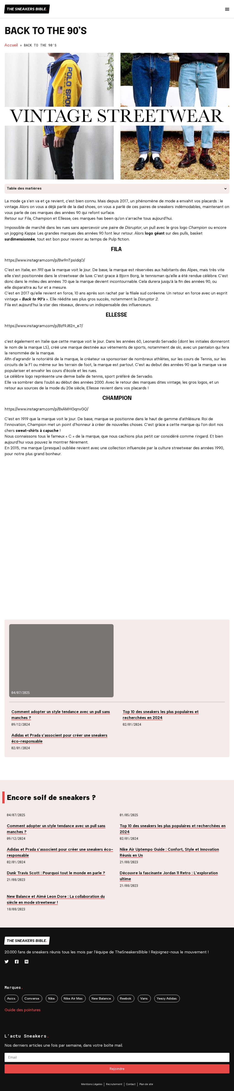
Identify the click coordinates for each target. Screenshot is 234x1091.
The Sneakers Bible (27, 9)
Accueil (11, 45)
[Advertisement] (117, 492)
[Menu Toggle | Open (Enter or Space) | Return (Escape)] (227, 9)
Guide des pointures (22, 1010)
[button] (225, 188)
